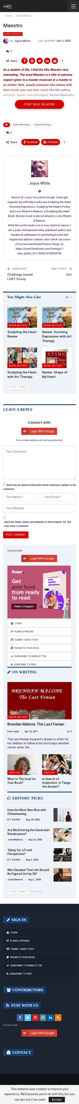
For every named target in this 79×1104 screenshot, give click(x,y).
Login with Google (42, 431)
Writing (14, 772)
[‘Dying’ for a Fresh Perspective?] (63, 855)
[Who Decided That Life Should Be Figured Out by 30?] (63, 875)
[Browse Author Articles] (39, 168)
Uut (69, 274)
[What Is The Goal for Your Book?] (22, 764)
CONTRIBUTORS (27, 990)
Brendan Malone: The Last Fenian (35, 724)
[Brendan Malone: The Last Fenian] (39, 700)
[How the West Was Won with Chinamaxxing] (63, 815)
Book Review (12, 34)
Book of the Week (21, 125)
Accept (57, 1099)
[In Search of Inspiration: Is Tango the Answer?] (57, 764)
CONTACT (21, 1052)
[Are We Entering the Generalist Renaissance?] (63, 835)
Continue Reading (39, 104)
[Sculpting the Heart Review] (22, 317)
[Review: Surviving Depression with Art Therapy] (57, 317)
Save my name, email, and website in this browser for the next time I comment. (37, 524)
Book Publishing (43, 125)
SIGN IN (18, 920)
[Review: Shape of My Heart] (57, 357)
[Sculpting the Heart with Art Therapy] (22, 357)
